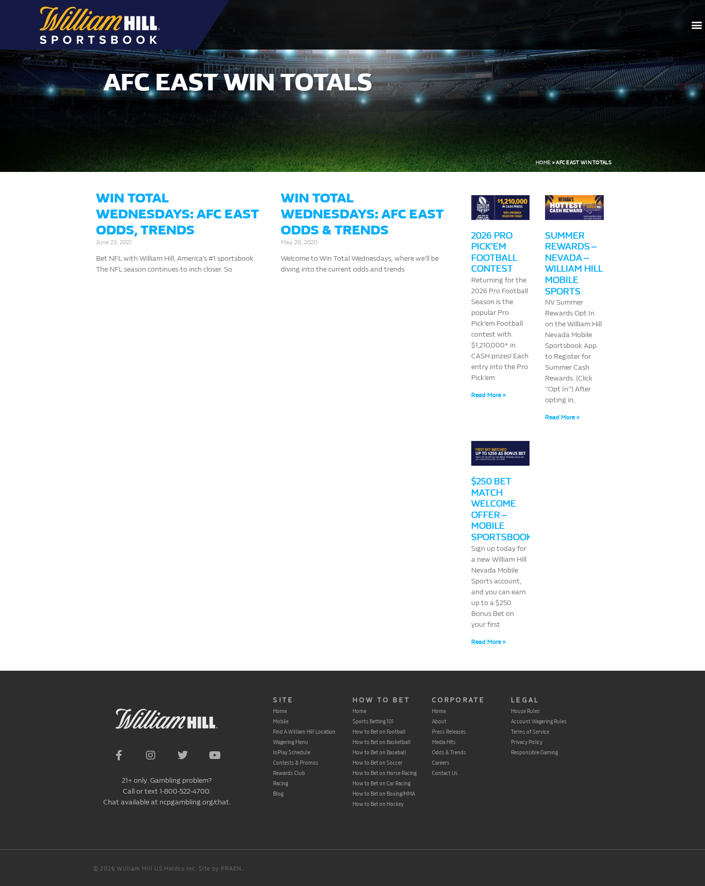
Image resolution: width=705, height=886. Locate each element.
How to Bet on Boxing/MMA (383, 793)
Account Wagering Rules (539, 721)
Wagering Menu (290, 742)
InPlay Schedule (291, 752)
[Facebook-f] (118, 755)
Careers (441, 762)
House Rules (525, 711)
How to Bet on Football (379, 731)
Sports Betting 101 (373, 721)
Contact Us (445, 773)
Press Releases (449, 731)
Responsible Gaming (534, 752)
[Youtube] (214, 755)
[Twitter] (182, 755)
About (439, 721)
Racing (280, 783)
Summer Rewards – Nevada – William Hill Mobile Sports (573, 263)
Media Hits (444, 742)
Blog (278, 793)
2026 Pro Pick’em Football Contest (494, 252)
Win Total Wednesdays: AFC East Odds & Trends (362, 214)
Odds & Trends (449, 752)
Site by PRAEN (220, 868)
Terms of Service (530, 731)
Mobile (281, 721)
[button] (696, 25)
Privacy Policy (526, 742)
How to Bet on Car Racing (381, 783)
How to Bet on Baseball (379, 752)
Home (543, 163)
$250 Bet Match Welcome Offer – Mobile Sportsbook (501, 509)
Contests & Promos (295, 762)
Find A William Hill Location (304, 731)
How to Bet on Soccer (377, 762)
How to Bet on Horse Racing (384, 773)
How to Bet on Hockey (378, 804)
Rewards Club (289, 773)
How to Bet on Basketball (381, 742)
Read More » (488, 395)
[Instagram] (150, 755)
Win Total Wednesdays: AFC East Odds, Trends (177, 214)
